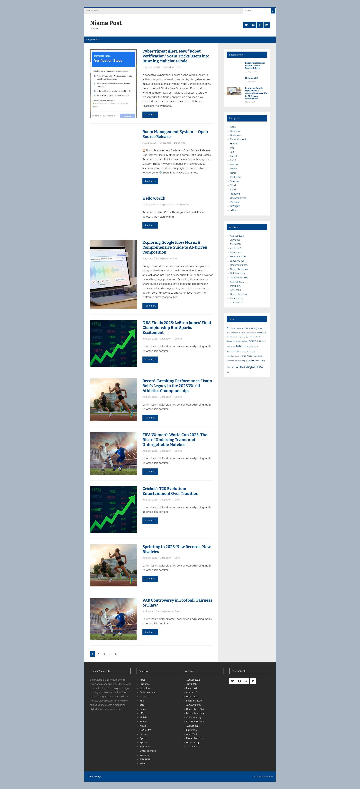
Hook (264, 341)
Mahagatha (233, 351)
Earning (229, 337)
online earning (240, 361)
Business (235, 131)
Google (229, 341)
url (228, 372)
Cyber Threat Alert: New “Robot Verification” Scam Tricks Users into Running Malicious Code (175, 56)
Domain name (251, 333)
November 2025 (239, 269)
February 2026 (238, 256)
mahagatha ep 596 (248, 352)
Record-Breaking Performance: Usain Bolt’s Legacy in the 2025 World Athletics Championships (177, 386)
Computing (251, 328)
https (233, 347)
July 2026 (235, 239)
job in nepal (254, 347)
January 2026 (237, 260)
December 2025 (239, 265)
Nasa (249, 356)
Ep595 (240, 337)
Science (234, 181)
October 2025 (237, 273)
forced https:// (255, 337)
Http (228, 347)
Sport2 (178, 338)
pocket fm (252, 360)
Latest (233, 156)
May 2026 (235, 244)
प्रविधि (233, 210)
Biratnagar (239, 328)
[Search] (273, 10)
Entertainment (238, 139)
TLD (232, 367)
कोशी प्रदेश (235, 206)
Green (252, 340)
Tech (228, 367)
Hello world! (153, 198)
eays (235, 337)
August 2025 (237, 281)
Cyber (260, 328)
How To (234, 143)
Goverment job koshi (240, 341)
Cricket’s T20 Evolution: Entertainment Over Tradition (170, 491)
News (233, 172)
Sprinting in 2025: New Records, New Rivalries (176, 549)
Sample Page (92, 10)
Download (179, 142)
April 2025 (235, 290)
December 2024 (239, 294)
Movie (233, 168)
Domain (242, 333)
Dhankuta (234, 333)
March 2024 (236, 298)
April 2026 (235, 248)
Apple (232, 328)
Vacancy (234, 202)
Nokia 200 (230, 361)
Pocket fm (235, 177)
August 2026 (237, 235)
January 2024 (237, 302)
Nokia (260, 356)
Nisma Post (106, 23)
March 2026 (236, 252)
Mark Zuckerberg (233, 356)
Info (179, 67)
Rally (262, 360)
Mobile (234, 164)
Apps (233, 126)
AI (228, 328)
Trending (235, 193)
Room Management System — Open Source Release (175, 134)
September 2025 (239, 277)
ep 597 (246, 337)
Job (232, 151)
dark (228, 333)
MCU (233, 160)
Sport (177, 499)
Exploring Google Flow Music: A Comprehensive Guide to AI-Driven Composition (174, 247)
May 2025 (235, 285)
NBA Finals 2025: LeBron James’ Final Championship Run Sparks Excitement (176, 327)
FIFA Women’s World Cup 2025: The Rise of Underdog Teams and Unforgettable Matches (174, 439)
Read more (150, 114)
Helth (259, 341)
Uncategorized (182, 204)
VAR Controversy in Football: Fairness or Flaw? (177, 603)
